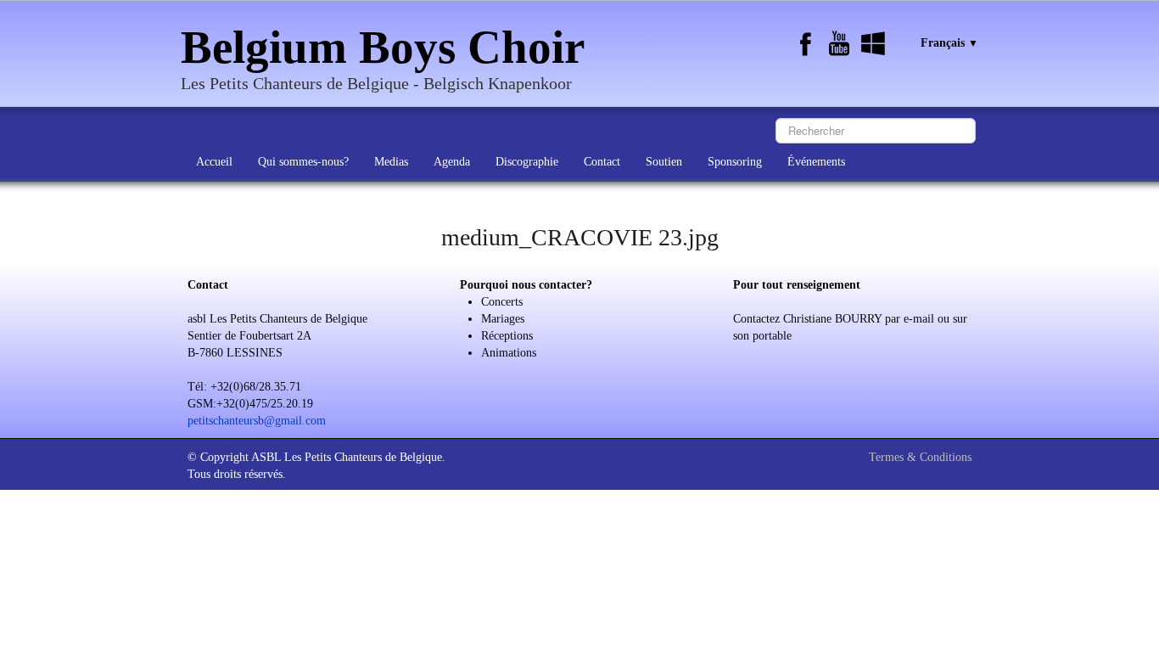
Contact (602, 161)
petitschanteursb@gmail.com (257, 420)
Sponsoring (735, 161)
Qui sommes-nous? (303, 161)
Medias (391, 161)
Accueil (214, 161)
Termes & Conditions (920, 457)
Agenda (452, 161)
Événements (816, 161)
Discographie (527, 161)
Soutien (664, 161)
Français (949, 43)
